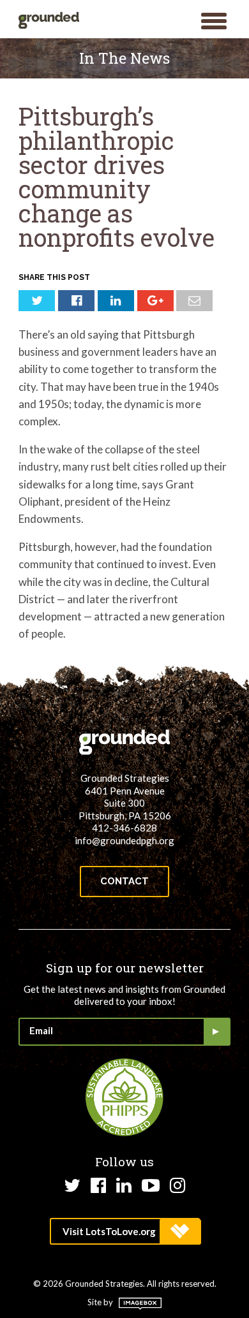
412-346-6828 (124, 827)
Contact (124, 881)
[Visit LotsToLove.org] (125, 1231)
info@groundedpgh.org (124, 840)
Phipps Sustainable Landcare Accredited (124, 1097)
